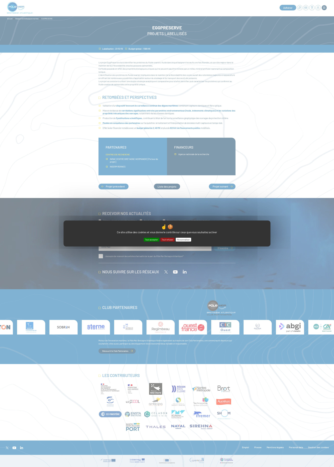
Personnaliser (183, 239)
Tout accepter (151, 239)
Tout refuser (167, 239)
